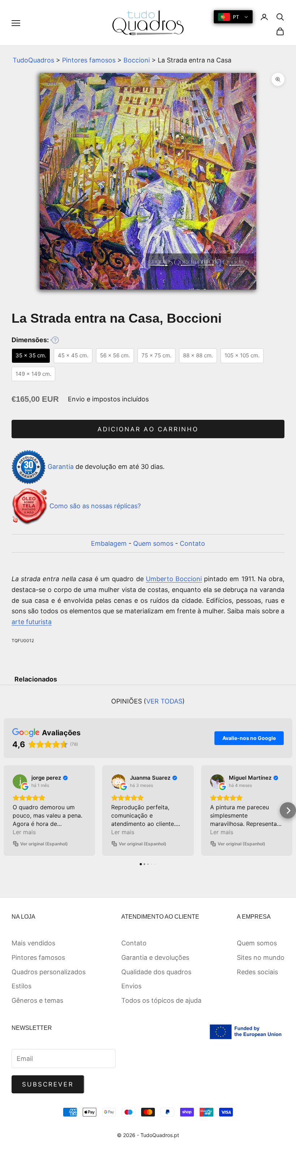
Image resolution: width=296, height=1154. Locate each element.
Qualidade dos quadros (156, 972)
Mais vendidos (33, 943)
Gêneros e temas (37, 1000)
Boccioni (136, 60)
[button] (8, 810)
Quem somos (153, 543)
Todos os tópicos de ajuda (161, 1000)
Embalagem (109, 543)
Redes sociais (257, 972)
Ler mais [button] (24, 832)
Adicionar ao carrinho (148, 429)
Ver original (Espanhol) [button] (44, 843)
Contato (192, 543)
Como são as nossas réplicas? (95, 506)
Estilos (21, 986)
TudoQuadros (33, 60)
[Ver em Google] (20, 781)
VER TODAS (164, 701)
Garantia (61, 466)
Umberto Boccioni (174, 579)
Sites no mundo (260, 957)
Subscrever (48, 1084)
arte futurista (32, 622)
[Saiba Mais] (54, 340)
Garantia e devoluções (155, 957)
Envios (131, 986)
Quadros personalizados (49, 972)
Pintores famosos (89, 60)
